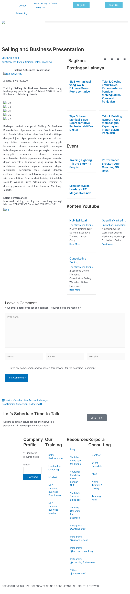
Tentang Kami (96, 498)
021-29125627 (42, 3)
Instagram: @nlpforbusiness (77, 538)
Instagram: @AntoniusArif (77, 527)
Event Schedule (97, 464)
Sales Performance (55, 457)
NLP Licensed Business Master (53, 508)
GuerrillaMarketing (114, 220)
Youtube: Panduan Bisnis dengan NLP (75, 478)
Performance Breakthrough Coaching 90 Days (111, 165)
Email (26, 464)
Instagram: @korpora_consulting (77, 549)
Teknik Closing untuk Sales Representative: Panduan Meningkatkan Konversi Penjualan (112, 91)
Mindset (52, 477)
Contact (23, 5)
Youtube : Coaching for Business (75, 512)
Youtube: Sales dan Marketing (75, 460)
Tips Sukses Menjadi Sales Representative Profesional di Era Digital (81, 123)
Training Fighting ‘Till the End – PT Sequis (80, 163)
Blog (72, 449)
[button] (86, 22)
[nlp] (6, 209)
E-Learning (21, 13)
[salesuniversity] (12, 73)
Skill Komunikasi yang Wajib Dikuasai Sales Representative (80, 86)
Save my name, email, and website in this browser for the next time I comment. (53, 368)
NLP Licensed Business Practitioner (54, 490)
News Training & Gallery (97, 485)
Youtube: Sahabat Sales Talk (75, 496)
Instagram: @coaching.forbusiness (77, 561)
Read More (74, 244)
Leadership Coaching (54, 468)
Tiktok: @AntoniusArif (77, 572)
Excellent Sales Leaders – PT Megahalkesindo (80, 189)
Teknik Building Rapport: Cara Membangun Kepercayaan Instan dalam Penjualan (112, 125)
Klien (94, 474)
